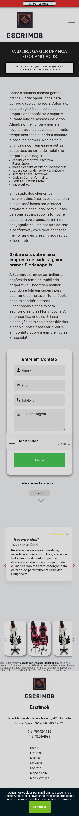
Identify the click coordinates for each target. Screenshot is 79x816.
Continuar (39, 806)
